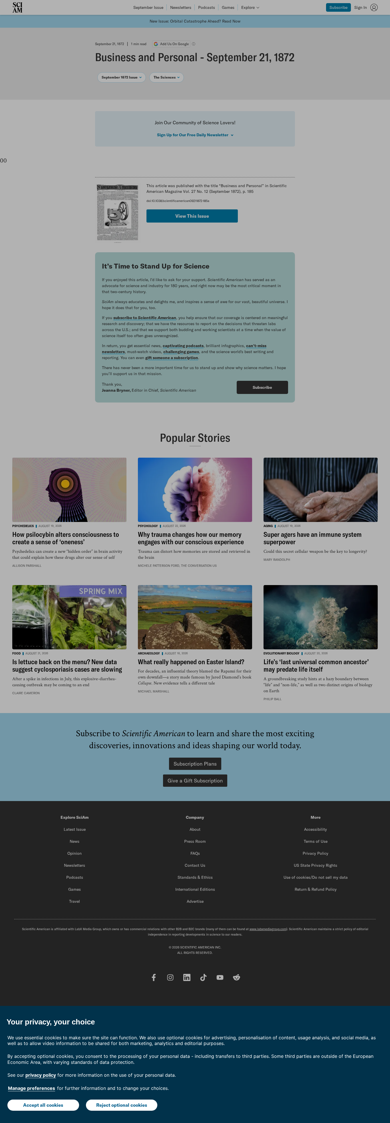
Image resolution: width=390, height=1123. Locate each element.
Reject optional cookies (121, 1105)
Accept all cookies (43, 1105)
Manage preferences (31, 1088)
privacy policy (40, 1075)
